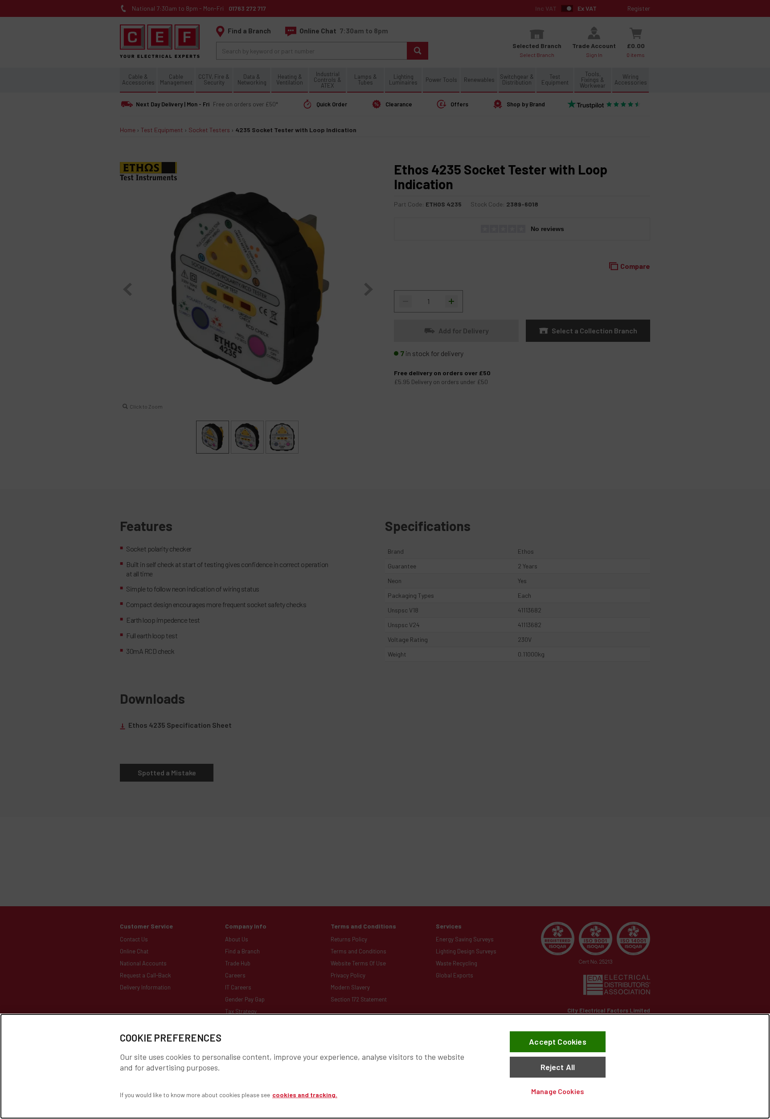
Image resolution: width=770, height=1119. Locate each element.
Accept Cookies (557, 1041)
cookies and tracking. (304, 1095)
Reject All (558, 1067)
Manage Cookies (557, 1091)
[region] (385, 1066)
